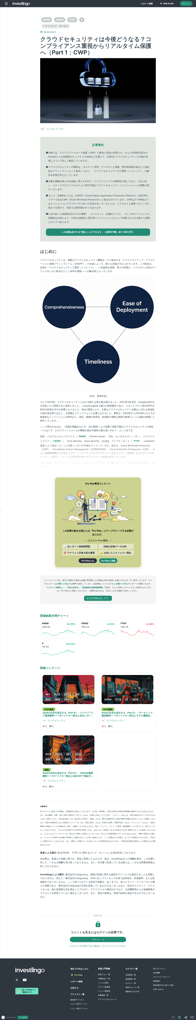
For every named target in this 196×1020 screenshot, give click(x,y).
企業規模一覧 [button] (131, 975)
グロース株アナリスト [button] (79, 1004)
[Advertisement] (26, 52)
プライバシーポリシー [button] (161, 977)
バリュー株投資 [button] (104, 991)
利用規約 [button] (156, 981)
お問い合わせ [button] (158, 989)
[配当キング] (26, 991)
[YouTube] (25, 980)
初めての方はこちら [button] (79, 968)
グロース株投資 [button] (104, 987)
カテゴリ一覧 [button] (132, 968)
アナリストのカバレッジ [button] (107, 999)
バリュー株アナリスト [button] (79, 1008)
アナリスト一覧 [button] (77, 994)
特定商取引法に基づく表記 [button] (163, 985)
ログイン (186, 3)
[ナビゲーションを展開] (1, 510)
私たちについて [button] (159, 968)
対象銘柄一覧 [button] (103, 995)
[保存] (179, 1017)
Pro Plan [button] (78, 975)
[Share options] (185, 1017)
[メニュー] (6, 3)
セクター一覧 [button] (131, 983)
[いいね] (173, 1017)
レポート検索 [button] (76, 981)
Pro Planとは (88, 560)
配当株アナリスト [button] (77, 1000)
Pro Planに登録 (108, 560)
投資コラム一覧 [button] (104, 974)
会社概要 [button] (156, 973)
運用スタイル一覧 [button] (132, 987)
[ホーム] (21, 3)
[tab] (146, 3)
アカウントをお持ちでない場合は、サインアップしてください (98, 946)
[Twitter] (16, 980)
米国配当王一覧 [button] (104, 978)
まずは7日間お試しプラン (98, 598)
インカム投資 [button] (103, 983)
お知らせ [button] (74, 988)
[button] (46, 19)
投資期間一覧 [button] (131, 979)
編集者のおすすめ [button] (132, 991)
